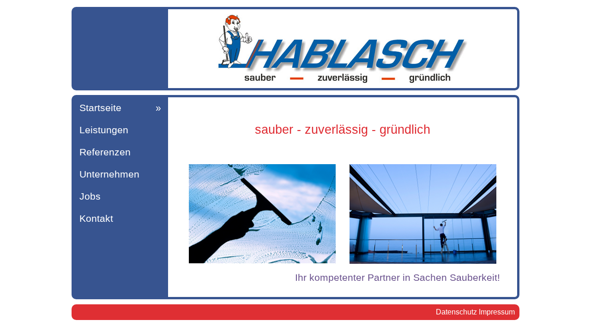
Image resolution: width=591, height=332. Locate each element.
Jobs (90, 196)
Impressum (497, 312)
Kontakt (96, 218)
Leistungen (103, 130)
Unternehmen (109, 174)
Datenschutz (456, 312)
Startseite (100, 107)
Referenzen (105, 152)
